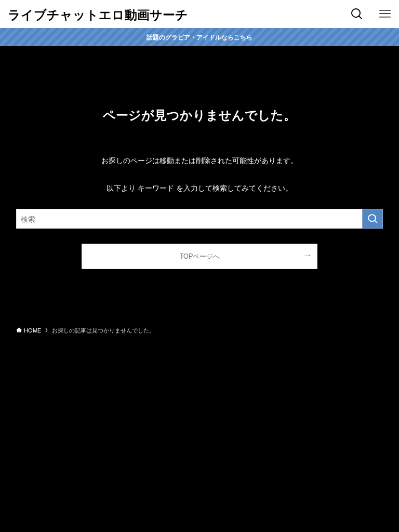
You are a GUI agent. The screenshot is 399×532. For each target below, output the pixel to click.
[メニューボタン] (385, 14)
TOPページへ (200, 256)
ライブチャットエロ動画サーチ (98, 14)
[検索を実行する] (372, 219)
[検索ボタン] (357, 14)
